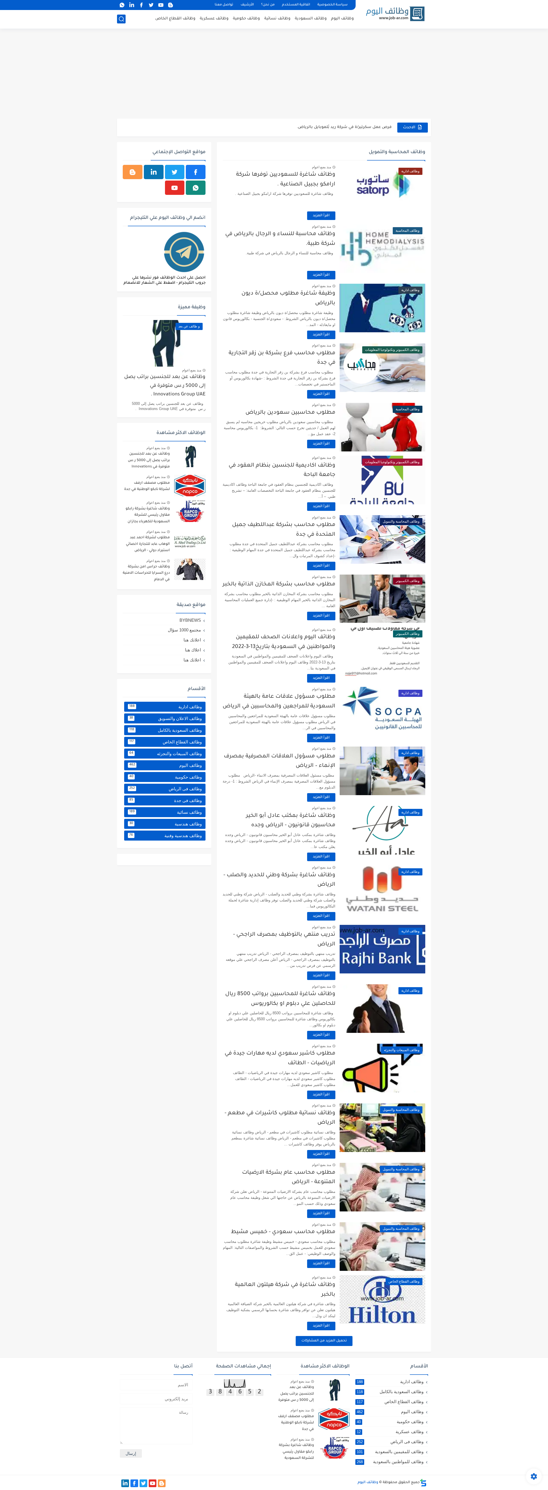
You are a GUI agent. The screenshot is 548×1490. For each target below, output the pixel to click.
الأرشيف (247, 5)
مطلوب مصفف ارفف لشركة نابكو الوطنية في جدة (147, 486)
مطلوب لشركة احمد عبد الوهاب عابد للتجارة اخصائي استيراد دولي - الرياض (148, 544)
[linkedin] (131, 5)
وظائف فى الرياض (165, 788)
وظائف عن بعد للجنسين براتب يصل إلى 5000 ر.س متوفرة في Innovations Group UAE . (165, 386)
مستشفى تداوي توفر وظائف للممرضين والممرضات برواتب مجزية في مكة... (322, 127)
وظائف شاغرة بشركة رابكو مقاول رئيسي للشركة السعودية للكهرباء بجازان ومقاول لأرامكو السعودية (148, 516)
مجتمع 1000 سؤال (184, 629)
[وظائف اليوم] (395, 14)
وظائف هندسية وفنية (165, 835)
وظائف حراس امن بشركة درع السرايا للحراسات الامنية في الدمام (146, 573)
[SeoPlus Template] (423, 1483)
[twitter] (151, 5)
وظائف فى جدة (165, 800)
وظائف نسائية (277, 19)
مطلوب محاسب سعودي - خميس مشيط (283, 1232)
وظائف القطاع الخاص (175, 19)
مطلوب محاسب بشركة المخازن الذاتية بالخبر (279, 584)
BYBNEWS (190, 620)
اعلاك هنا (193, 649)
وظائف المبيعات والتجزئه (165, 753)
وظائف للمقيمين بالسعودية (390, 1451)
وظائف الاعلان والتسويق (165, 718)
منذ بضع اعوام (321, 167)
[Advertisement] (274, 74)
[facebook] (141, 5)
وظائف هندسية (165, 823)
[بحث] (121, 19)
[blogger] (170, 5)
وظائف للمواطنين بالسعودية (390, 1461)
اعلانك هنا (192, 639)
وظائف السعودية (311, 19)
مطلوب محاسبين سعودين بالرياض (290, 413)
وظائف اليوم (342, 19)
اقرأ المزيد (321, 216)
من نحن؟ (268, 5)
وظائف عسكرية (214, 19)
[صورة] (190, 456)
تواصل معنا (224, 5)
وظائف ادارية (165, 706)
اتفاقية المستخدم (296, 5)
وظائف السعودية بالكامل (165, 730)
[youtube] (160, 5)
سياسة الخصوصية (332, 5)
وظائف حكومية (246, 19)
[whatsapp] (121, 5)
